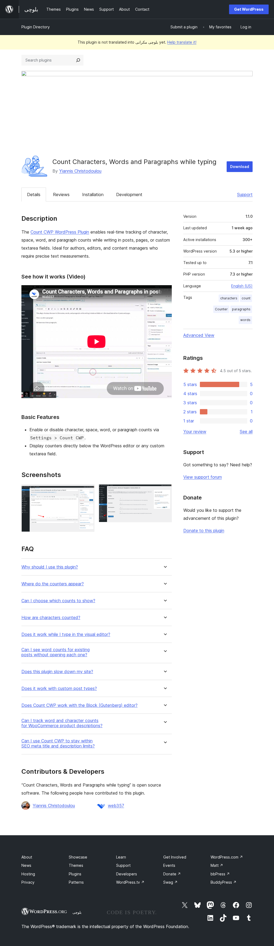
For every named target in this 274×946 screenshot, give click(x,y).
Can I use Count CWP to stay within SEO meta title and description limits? (58, 743)
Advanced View (198, 335)
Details (33, 194)
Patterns (76, 882)
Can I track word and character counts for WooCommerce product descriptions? (61, 723)
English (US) (242, 286)
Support (245, 194)
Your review (194, 431)
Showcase (78, 857)
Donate (172, 874)
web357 (116, 805)
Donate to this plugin (203, 530)
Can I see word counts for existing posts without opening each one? (55, 652)
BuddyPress (224, 882)
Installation (93, 194)
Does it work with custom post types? (59, 688)
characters (228, 298)
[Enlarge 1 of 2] (87, 491)
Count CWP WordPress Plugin (60, 232)
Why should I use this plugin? (49, 567)
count (246, 298)
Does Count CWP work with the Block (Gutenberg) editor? (79, 705)
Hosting (28, 874)
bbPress (220, 874)
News (26, 865)
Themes (76, 865)
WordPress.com (227, 857)
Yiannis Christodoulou (80, 171)
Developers (126, 874)
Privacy (28, 882)
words (245, 320)
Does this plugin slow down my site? (57, 671)
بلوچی (77, 912)
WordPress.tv (130, 882)
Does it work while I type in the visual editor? (65, 634)
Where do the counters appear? (52, 583)
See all (246, 431)
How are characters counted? (50, 617)
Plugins (75, 874)
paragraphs (241, 309)
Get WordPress (249, 9)
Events (169, 865)
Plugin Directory (35, 27)
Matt (217, 865)
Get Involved (174, 857)
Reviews (61, 194)
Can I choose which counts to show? (58, 600)
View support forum (202, 477)
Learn (121, 857)
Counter (221, 309)
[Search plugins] (78, 60)
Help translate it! (181, 42)
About (26, 857)
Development (129, 194)
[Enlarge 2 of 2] (164, 491)
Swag (170, 882)
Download (239, 166)
